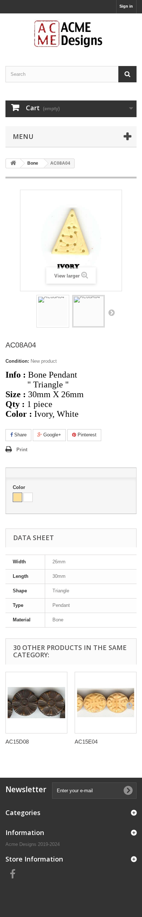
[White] (28, 497)
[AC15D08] (36, 702)
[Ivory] (17, 497)
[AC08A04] (53, 311)
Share (20, 434)
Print (21, 449)
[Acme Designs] (71, 33)
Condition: (17, 361)
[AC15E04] (106, 702)
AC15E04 (86, 742)
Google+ (51, 434)
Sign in (126, 6)
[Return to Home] (13, 163)
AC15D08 (17, 742)
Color (20, 487)
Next (111, 312)
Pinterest (86, 434)
